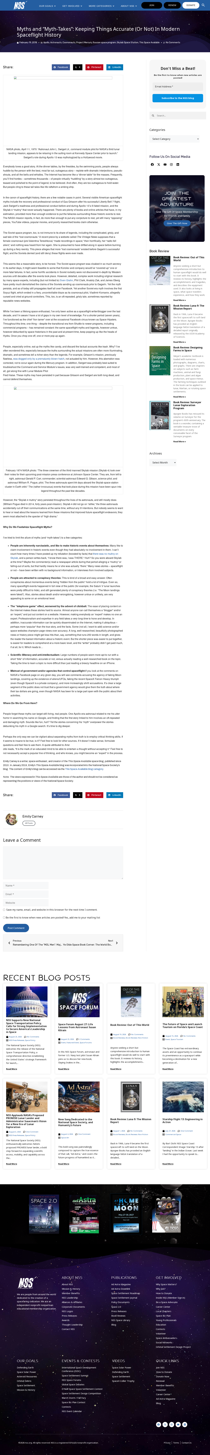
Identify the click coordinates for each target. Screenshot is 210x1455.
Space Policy (30, 1040)
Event (63, 1042)
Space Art (65, 1137)
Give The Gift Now (177, 223)
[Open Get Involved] (81, 6)
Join (151, 5)
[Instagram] (171, 165)
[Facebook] (152, 165)
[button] (61, 67)
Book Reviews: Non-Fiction (137, 1038)
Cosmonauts (69, 42)
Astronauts (56, 42)
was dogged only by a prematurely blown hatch (38, 358)
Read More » (179, 300)
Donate (190, 5)
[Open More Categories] (113, 6)
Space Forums (86, 1042)
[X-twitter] (159, 165)
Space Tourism (177, 1039)
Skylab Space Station (127, 42)
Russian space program (104, 42)
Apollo (46, 42)
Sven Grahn (66, 280)
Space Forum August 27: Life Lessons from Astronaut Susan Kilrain (77, 1027)
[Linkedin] (178, 165)
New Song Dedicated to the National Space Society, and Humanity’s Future (75, 1122)
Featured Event (73, 1042)
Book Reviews (119, 1038)
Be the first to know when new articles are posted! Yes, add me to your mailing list (52, 917)
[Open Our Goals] (55, 6)
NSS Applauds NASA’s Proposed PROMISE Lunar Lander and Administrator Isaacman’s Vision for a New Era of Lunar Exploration (26, 1121)
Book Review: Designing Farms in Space (187, 349)
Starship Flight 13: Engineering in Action (182, 1121)
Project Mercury (84, 42)
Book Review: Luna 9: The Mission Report (188, 307)
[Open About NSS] (136, 6)
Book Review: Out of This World (188, 259)
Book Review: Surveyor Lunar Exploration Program (187, 405)
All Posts (29, 823)
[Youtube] (165, 165)
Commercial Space (173, 1134)
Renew (172, 5)
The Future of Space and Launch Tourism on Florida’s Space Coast (182, 1025)
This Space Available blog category (84, 769)
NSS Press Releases (16, 1040)
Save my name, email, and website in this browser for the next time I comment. (51, 909)
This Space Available (149, 42)
